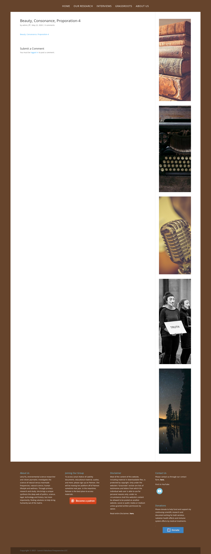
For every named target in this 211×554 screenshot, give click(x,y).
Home (66, 6)
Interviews (104, 6)
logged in (34, 52)
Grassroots (123, 6)
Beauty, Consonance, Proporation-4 (34, 34)
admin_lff (26, 25)
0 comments (50, 25)
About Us (142, 6)
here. (132, 513)
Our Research (83, 6)
